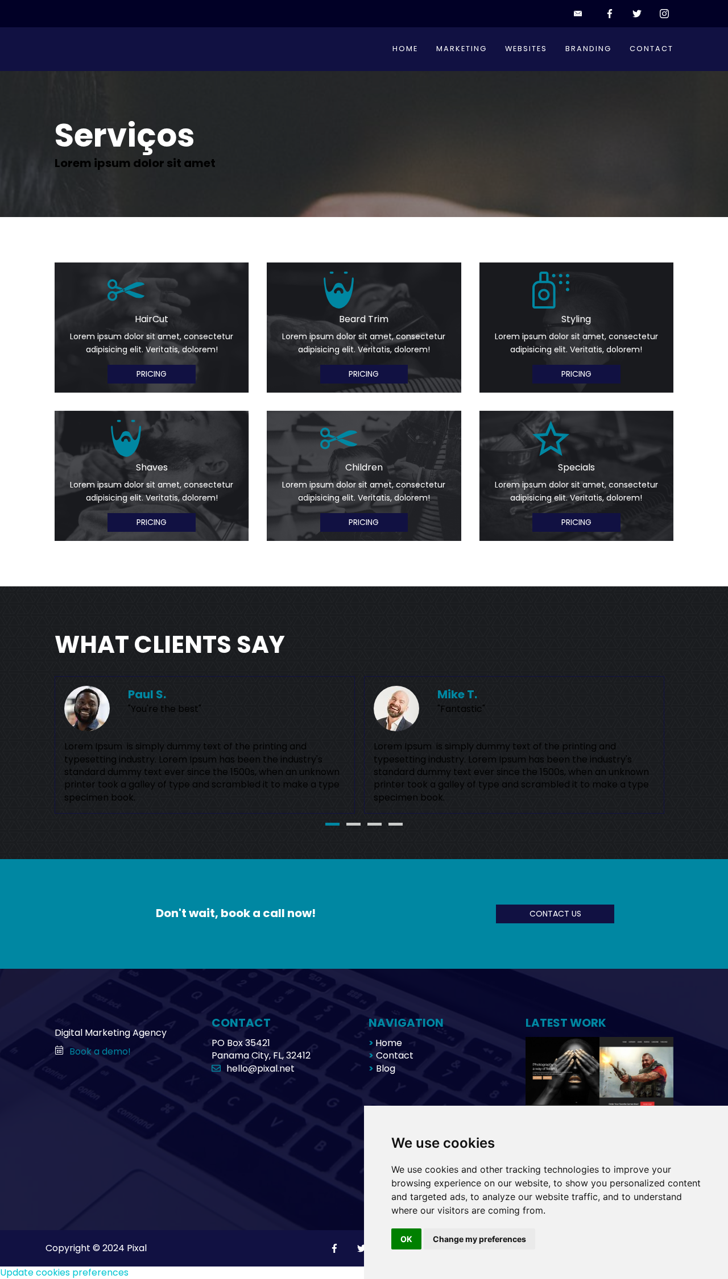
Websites (526, 48)
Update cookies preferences (64, 1272)
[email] (580, 13)
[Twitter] (637, 14)
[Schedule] (62, 1051)
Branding (588, 48)
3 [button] (374, 824)
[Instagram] (664, 14)
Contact (651, 48)
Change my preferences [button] (479, 1239)
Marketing (461, 48)
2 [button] (353, 824)
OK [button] (406, 1239)
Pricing (151, 374)
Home (405, 48)
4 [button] (395, 824)
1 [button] (332, 824)
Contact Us (555, 913)
